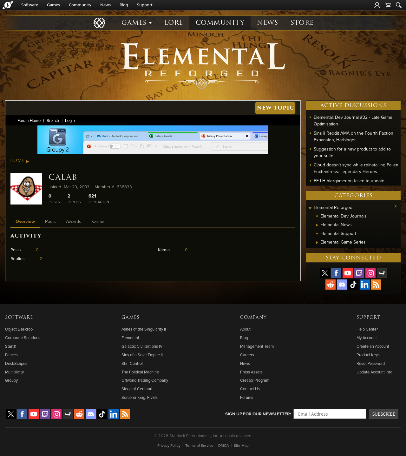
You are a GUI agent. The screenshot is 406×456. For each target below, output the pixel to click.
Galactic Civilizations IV (141, 346)
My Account (367, 337)
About (245, 329)
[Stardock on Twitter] (325, 273)
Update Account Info (374, 372)
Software (29, 5)
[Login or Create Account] (377, 5)
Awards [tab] (73, 221)
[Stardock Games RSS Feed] (376, 284)
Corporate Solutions (22, 337)
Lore (173, 22)
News (105, 5)
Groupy (11, 380)
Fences (11, 355)
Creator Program (254, 380)
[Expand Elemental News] (317, 225)
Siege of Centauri (136, 389)
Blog (124, 5)
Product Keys (368, 355)
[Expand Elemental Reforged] (309, 208)
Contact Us (250, 389)
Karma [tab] (98, 221)
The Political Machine (140, 372)
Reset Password (371, 363)
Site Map (241, 445)
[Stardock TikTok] (353, 284)
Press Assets (251, 372)
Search (53, 120)
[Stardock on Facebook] (336, 273)
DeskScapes (16, 363)
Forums (246, 397)
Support (145, 5)
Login (70, 120)
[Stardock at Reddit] (330, 284)
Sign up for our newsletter (257, 414)
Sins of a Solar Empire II (142, 355)
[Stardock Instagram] (370, 273)
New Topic (275, 108)
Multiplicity (14, 372)
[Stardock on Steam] (382, 273)
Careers (247, 355)
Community (80, 5)
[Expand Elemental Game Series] (317, 242)
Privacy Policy (168, 445)
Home (17, 161)
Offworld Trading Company (144, 380)
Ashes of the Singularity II (143, 329)
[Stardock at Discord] (342, 284)
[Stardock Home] (8, 5)
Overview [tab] (25, 221)
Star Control (132, 363)
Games (53, 5)
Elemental (130, 337)
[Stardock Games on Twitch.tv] (359, 273)
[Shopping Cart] (388, 5)
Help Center (367, 329)
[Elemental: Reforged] (203, 65)
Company (253, 317)
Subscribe (383, 414)
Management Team (257, 346)
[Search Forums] (398, 5)
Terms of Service (199, 445)
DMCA (223, 445)
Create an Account (373, 346)
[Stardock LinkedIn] (364, 284)
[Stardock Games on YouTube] (347, 273)
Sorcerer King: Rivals (139, 397)
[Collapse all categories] (395, 206)
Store (302, 22)
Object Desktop (19, 329)
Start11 (10, 346)
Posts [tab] (50, 221)
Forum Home (29, 120)
